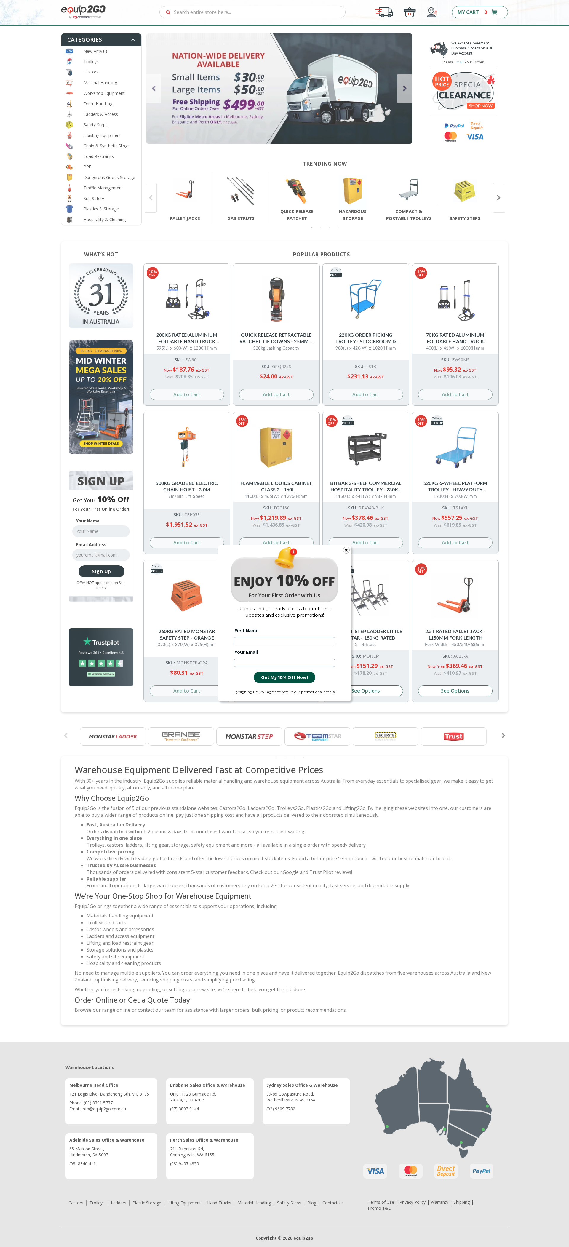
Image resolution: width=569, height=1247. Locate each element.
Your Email (246, 652)
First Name (246, 630)
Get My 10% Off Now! (284, 677)
